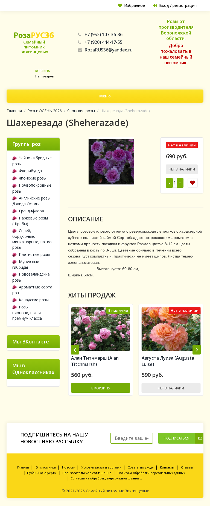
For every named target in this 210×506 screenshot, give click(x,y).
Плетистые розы (34, 254)
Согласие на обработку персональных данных (106, 478)
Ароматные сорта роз (32, 289)
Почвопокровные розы (31, 188)
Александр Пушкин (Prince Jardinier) (171, 361)
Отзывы (187, 467)
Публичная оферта (41, 473)
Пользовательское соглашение (86, 473)
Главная (14, 110)
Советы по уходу (141, 467)
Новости (68, 467)
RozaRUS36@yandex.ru (108, 50)
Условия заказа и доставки (101, 467)
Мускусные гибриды (25, 264)
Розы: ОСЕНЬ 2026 (44, 110)
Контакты (167, 467)
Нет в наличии (182, 169)
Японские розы (81, 110)
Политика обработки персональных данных (151, 473)
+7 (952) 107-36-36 (103, 34)
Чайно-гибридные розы (32, 160)
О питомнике (46, 467)
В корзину (171, 388)
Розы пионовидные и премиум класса (27, 312)
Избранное (134, 5)
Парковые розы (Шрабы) (30, 220)
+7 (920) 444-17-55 (103, 42)
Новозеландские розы (31, 276)
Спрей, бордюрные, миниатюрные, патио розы (32, 239)
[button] (75, 350)
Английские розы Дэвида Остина (31, 200)
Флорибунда (30, 170)
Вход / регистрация (178, 5)
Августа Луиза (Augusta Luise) (97, 361)
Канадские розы (34, 299)
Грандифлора (31, 210)
